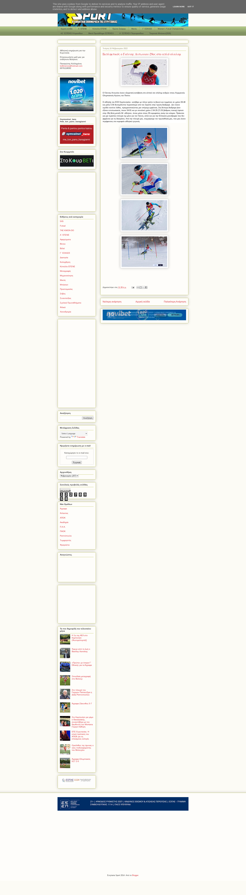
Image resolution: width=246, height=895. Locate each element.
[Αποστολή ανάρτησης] (133, 287)
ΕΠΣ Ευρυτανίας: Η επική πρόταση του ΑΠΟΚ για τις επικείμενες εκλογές (80, 735)
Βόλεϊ (62, 248)
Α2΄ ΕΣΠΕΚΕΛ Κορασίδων (72, 33)
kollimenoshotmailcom (71, 66)
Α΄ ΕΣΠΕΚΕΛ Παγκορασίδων (131, 33)
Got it (190, 7)
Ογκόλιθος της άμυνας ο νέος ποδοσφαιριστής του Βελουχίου (83, 747)
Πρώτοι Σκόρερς (119, 29)
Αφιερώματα (65, 239)
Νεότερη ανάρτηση (112, 301)
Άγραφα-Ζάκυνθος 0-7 (82, 703)
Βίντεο (62, 244)
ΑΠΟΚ (62, 518)
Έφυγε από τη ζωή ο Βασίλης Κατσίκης (81, 650)
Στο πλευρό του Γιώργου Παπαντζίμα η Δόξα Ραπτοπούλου (82, 692)
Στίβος (63, 294)
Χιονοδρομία (65, 312)
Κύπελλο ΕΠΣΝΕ (100, 29)
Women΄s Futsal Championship (171, 29)
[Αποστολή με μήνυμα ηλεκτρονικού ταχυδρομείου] (138, 287)
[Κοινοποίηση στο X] (143, 287)
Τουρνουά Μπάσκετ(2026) (160, 33)
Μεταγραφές (65, 271)
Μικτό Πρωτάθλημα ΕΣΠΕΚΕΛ (101, 33)
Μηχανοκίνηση (66, 275)
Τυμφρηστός (65, 540)
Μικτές (134, 29)
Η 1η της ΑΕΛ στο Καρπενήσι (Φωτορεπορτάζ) (80, 637)
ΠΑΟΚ (62, 531)
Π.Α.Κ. (63, 527)
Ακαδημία (64, 522)
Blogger (135, 875)
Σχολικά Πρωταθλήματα (70, 303)
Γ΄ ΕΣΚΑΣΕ (147, 29)
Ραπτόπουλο (66, 536)
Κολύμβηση (65, 262)
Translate (81, 437)
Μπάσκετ (64, 285)
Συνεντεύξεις (65, 298)
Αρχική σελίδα (66, 29)
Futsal (62, 226)
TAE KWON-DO (67, 230)
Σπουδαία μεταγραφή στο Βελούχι (81, 677)
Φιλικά (62, 307)
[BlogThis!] (140, 287)
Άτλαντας (64, 513)
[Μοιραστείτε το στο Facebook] (146, 287)
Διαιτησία (64, 257)
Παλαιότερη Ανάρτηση (175, 301)
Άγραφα (63, 508)
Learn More (179, 7)
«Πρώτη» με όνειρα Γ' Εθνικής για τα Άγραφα (82, 664)
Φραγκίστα (64, 545)
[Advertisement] (78, 191)
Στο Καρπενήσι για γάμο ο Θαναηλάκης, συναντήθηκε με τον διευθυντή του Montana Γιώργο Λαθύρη (82, 722)
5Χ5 (61, 221)
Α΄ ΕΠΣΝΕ (82, 29)
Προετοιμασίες (66, 289)
